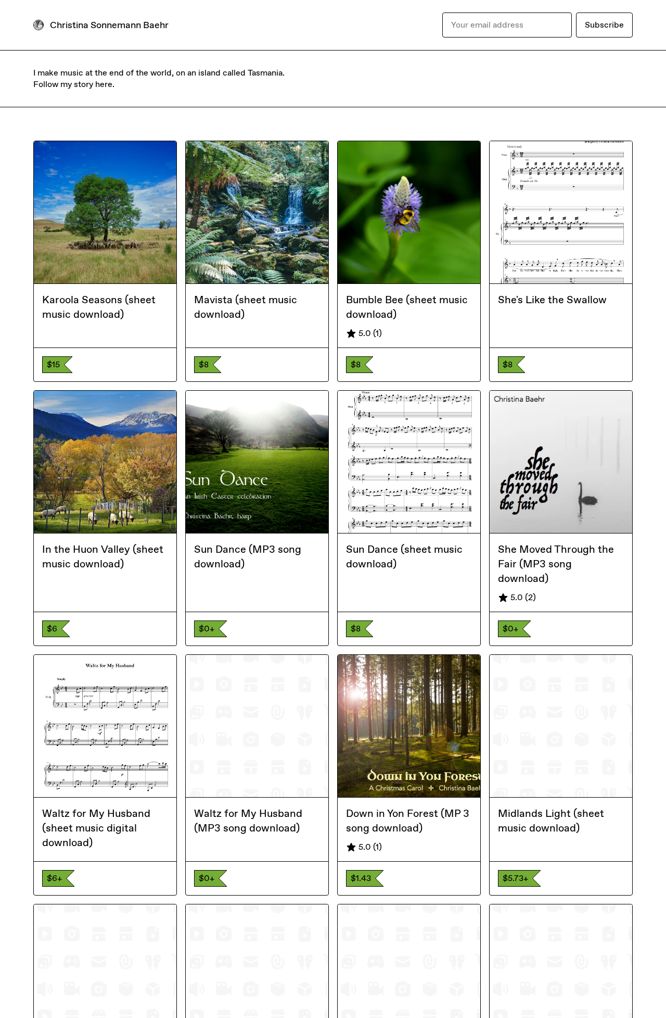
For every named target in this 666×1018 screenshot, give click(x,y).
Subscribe (604, 25)
